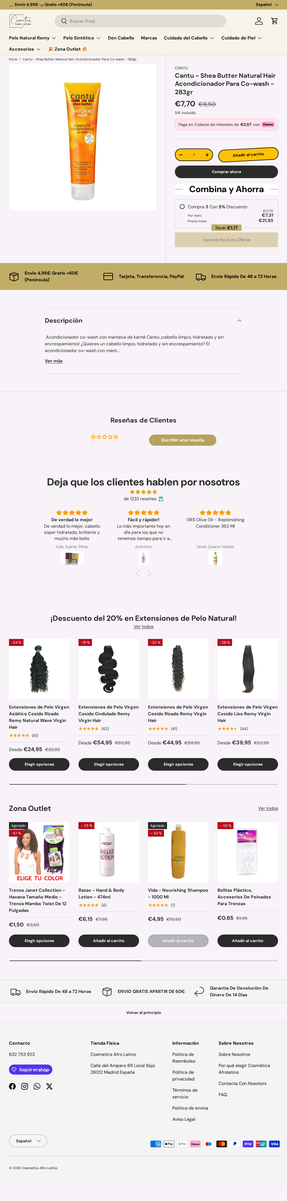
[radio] (226, 213)
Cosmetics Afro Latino (39, 1168)
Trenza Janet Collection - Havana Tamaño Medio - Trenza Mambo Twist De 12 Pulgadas (37, 900)
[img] (143, 492)
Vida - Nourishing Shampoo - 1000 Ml (178, 893)
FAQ (223, 1095)
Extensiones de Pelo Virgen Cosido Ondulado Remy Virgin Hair (108, 713)
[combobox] (140, 21)
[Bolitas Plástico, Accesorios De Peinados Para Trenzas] (247, 852)
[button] (275, 21)
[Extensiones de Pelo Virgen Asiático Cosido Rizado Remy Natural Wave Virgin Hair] (39, 669)
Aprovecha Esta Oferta (226, 240)
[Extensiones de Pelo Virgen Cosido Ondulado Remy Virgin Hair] (108, 669)
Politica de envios (190, 1108)
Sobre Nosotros (234, 1054)
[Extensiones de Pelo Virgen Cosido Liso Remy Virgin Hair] (247, 669)
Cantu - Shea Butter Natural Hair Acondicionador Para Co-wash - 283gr (80, 59)
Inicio (13, 59)
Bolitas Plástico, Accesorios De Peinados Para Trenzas (244, 897)
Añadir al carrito (248, 154)
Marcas (149, 38)
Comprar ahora (226, 171)
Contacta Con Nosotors (243, 1083)
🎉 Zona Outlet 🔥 (67, 49)
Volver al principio (143, 1012)
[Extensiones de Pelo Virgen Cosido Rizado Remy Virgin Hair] (178, 669)
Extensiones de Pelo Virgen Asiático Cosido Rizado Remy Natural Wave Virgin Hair (39, 717)
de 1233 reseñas (140, 499)
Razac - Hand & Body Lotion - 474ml (101, 893)
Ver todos (144, 626)
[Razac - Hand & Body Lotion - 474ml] (108, 852)
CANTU (181, 67)
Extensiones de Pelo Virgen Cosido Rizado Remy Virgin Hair (178, 713)
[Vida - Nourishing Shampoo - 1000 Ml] (178, 852)
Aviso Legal (183, 1119)
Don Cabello (121, 38)
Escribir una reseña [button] (182, 440)
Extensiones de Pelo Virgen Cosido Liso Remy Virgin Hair (247, 713)
